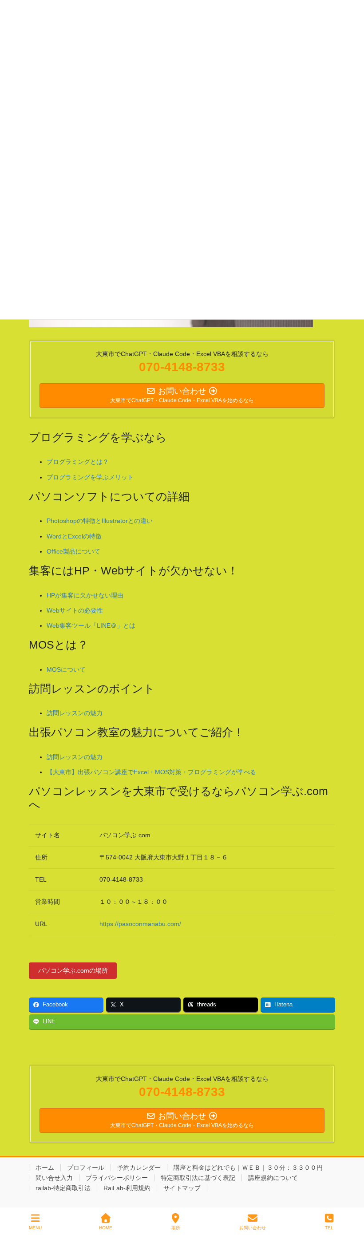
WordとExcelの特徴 (74, 536)
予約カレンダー (139, 1167)
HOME (105, 1227)
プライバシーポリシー (117, 1177)
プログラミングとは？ (78, 461)
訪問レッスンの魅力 (75, 712)
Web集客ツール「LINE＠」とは (91, 625)
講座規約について (273, 1177)
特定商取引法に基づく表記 (198, 1177)
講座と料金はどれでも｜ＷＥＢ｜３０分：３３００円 (248, 1167)
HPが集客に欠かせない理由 (85, 595)
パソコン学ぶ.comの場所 (73, 970)
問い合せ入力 (54, 1177)
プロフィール (85, 1167)
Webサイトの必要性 (75, 610)
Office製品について (73, 551)
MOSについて (66, 669)
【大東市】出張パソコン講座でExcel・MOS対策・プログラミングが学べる (151, 772)
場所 (175, 1227)
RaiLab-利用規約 (126, 1187)
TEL (329, 1227)
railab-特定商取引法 (63, 1187)
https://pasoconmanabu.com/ (140, 923)
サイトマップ (182, 1187)
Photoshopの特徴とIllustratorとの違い (100, 520)
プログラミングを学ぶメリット (90, 477)
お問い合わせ (252, 1227)
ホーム (45, 1167)
